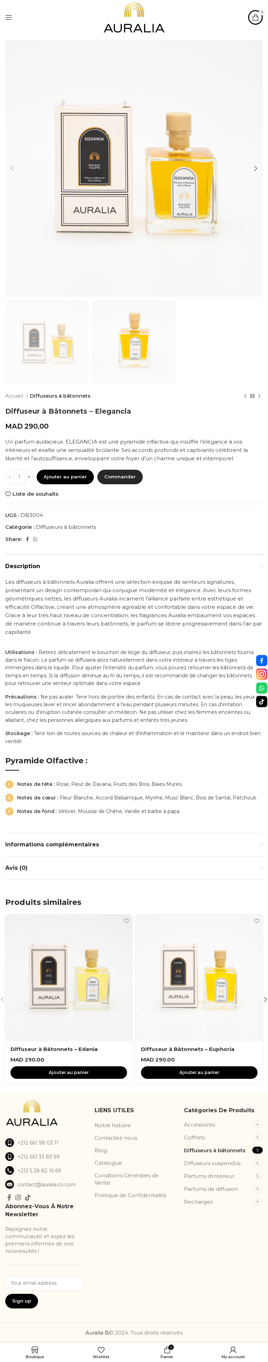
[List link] (44, 1142)
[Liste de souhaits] (126, 921)
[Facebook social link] (27, 539)
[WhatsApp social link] (35, 539)
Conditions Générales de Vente (127, 1179)
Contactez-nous (116, 1137)
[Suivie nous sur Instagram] (261, 674)
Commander (120, 476)
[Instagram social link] (18, 1197)
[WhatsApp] (261, 687)
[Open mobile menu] (9, 17)
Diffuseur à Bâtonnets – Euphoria (187, 1049)
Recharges (198, 1201)
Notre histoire (113, 1125)
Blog (101, 1150)
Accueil (14, 396)
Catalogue (108, 1163)
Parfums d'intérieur (209, 1176)
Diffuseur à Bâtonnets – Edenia (54, 1049)
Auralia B (97, 1332)
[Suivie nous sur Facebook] (261, 660)
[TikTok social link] (28, 1197)
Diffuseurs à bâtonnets (60, 396)
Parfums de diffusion (211, 1189)
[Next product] (259, 396)
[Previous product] (245, 396)
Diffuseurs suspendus (212, 1163)
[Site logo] (134, 17)
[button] (68, 1072)
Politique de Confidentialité (130, 1195)
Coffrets (194, 1137)
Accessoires (199, 1124)
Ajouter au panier (65, 476)
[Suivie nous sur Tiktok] (261, 701)
